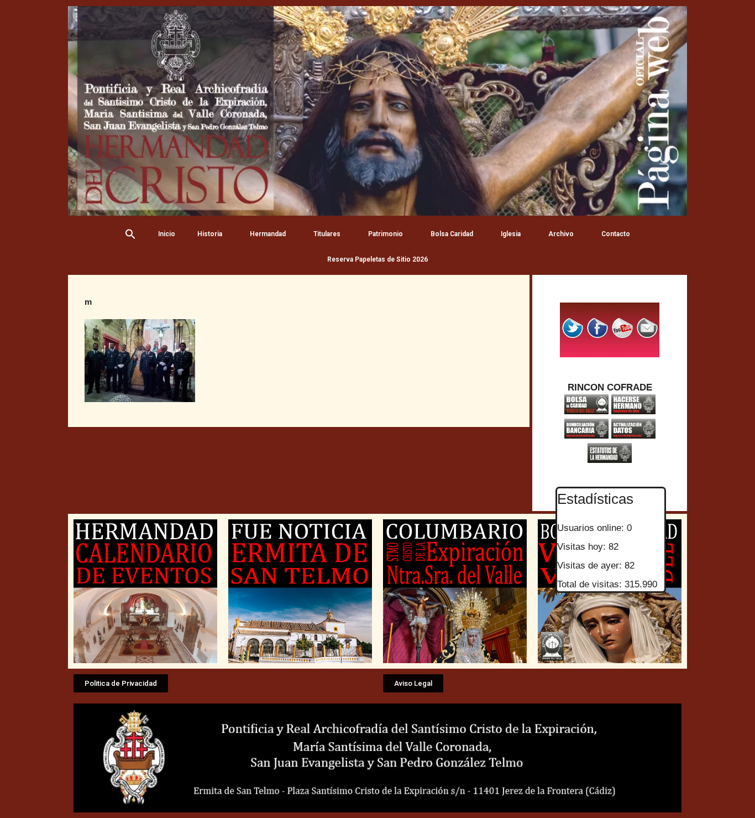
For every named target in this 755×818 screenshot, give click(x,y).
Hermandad (268, 234)
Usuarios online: (592, 528)
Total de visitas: (591, 584)
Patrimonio (385, 234)
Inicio (166, 234)
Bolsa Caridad (452, 234)
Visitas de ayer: (591, 565)
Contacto (615, 234)
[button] (121, 683)
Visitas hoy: (583, 546)
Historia (209, 234)
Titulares (326, 234)
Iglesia (511, 234)
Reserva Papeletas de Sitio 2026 (377, 259)
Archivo (561, 234)
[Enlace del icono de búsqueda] (130, 234)
